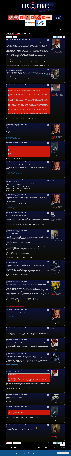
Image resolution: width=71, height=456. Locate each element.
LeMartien (16, 34)
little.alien (10, 181)
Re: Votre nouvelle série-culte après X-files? (18, 39)
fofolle (10, 426)
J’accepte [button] (63, 453)
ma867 (52, 327)
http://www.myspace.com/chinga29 (12, 364)
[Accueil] (35, 7)
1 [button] (55, 37)
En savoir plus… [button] (32, 453)
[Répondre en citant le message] (48, 40)
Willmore (52, 399)
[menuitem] (7, 30)
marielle (52, 133)
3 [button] (58, 37)
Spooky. (12, 34)
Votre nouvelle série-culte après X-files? (18, 33)
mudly (52, 91)
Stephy (52, 290)
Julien (52, 48)
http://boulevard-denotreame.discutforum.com (14, 138)
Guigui (19, 34)
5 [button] (61, 37)
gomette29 (53, 269)
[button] (54, 37)
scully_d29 (53, 215)
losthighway (53, 151)
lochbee (52, 237)
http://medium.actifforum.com (11, 137)
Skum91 (52, 346)
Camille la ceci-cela (54, 77)
